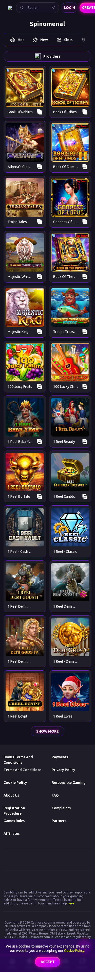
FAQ (55, 795)
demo (25, 87)
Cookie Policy (15, 783)
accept (48, 962)
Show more (47, 731)
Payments (60, 757)
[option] (17, 39)
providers (51, 56)
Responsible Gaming (69, 783)
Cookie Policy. (74, 951)
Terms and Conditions (22, 770)
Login (69, 8)
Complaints (61, 808)
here (71, 903)
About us (11, 795)
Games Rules (14, 821)
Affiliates (12, 834)
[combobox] (37, 7)
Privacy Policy (63, 770)
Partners (59, 821)
